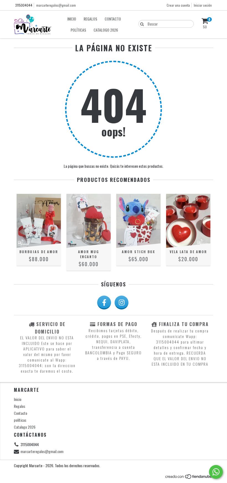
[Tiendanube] (189, 478)
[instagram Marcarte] (121, 302)
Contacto (113, 19)
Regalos (90, 19)
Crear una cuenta (178, 5)
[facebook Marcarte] (104, 302)
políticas (78, 30)
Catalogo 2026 (106, 30)
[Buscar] (140, 23)
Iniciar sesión (203, 5)
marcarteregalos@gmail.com (56, 5)
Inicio (71, 19)
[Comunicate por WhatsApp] (216, 472)
